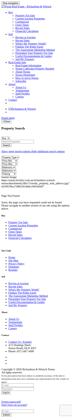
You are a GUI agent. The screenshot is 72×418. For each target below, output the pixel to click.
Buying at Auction (25, 37)
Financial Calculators (27, 31)
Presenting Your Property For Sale (34, 53)
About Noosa (22, 71)
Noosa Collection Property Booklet (34, 68)
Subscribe (20, 81)
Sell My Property (24, 59)
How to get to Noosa (26, 78)
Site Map (13, 260)
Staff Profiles (22, 93)
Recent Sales (22, 28)
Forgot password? (11, 401)
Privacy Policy (16, 263)
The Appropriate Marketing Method (35, 49)
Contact (12, 99)
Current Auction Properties (30, 18)
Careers (19, 96)
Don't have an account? (14, 404)
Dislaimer (13, 266)
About (11, 84)
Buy (10, 12)
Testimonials (22, 90)
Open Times (22, 24)
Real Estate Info (17, 62)
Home (11, 257)
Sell (10, 34)
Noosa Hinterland (25, 74)
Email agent (8, 117)
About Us (20, 87)
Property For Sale (25, 15)
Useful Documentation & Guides (33, 56)
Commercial (22, 21)
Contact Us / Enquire (20, 341)
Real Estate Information (28, 65)
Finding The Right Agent (29, 46)
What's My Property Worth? (30, 43)
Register (12, 269)
